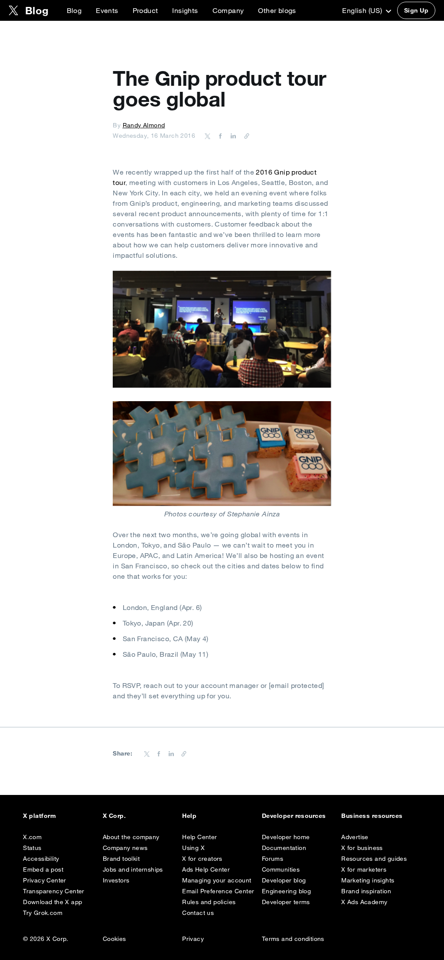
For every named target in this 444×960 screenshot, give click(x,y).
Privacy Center (44, 880)
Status (32, 848)
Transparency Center (54, 891)
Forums (272, 859)
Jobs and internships (133, 869)
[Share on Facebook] (218, 135)
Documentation (284, 848)
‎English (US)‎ (363, 10)
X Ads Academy (364, 902)
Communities (281, 869)
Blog (74, 10)
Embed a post (43, 869)
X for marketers (363, 869)
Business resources (372, 816)
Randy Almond (144, 125)
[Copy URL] (244, 135)
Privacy (193, 939)
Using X (193, 848)
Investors (116, 880)
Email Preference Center (218, 891)
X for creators (202, 859)
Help (189, 816)
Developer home (286, 837)
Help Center (199, 837)
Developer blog (284, 880)
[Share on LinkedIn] (231, 135)
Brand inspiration (366, 891)
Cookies (114, 939)
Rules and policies (208, 902)
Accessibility (41, 859)
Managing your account (216, 880)
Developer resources (294, 816)
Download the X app (52, 902)
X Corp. (114, 816)
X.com (32, 837)
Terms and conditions (293, 939)
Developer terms (286, 902)
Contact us (198, 913)
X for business (362, 848)
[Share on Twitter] (207, 135)
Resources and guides (374, 859)
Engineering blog (286, 891)
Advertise (355, 837)
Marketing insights (367, 880)
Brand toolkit (121, 859)
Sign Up (416, 10)
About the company (131, 837)
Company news (125, 848)
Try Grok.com (42, 913)
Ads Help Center (206, 869)
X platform (39, 816)
